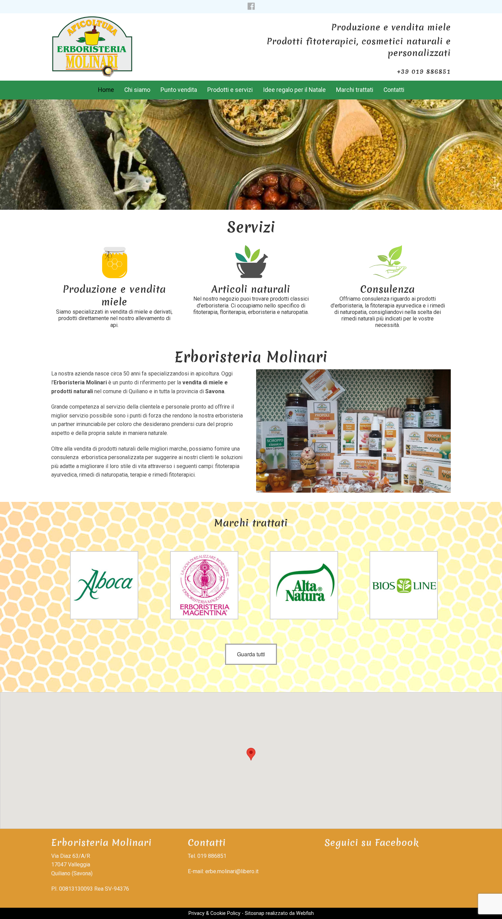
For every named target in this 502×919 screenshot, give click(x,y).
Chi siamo (137, 89)
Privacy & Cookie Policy (214, 913)
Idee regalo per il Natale (294, 89)
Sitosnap (254, 913)
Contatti (394, 89)
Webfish (305, 913)
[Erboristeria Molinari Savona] (92, 45)
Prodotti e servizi (230, 89)
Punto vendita (179, 89)
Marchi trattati (354, 89)
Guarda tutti (251, 654)
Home (106, 89)
